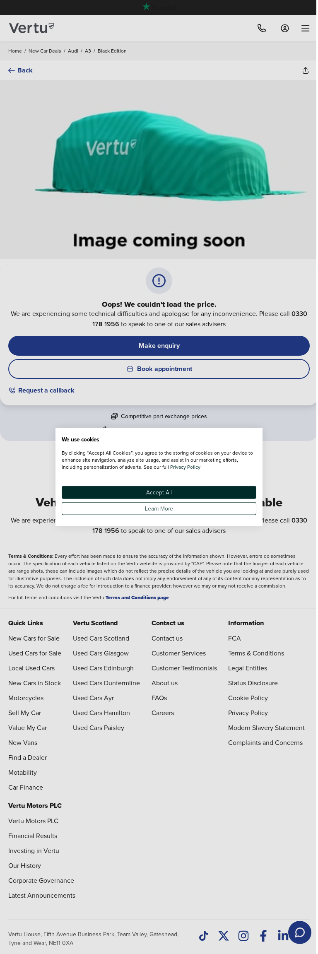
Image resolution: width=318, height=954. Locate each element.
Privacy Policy (185, 466)
